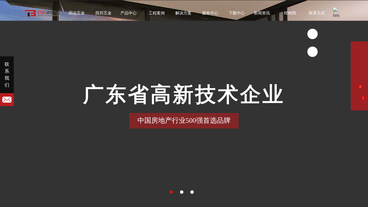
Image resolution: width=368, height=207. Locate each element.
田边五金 (77, 13)
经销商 (290, 13)
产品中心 (128, 13)
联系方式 (317, 13)
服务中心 (210, 13)
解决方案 (183, 13)
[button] (171, 192)
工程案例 (157, 13)
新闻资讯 (262, 13)
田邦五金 (103, 13)
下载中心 (237, 13)
